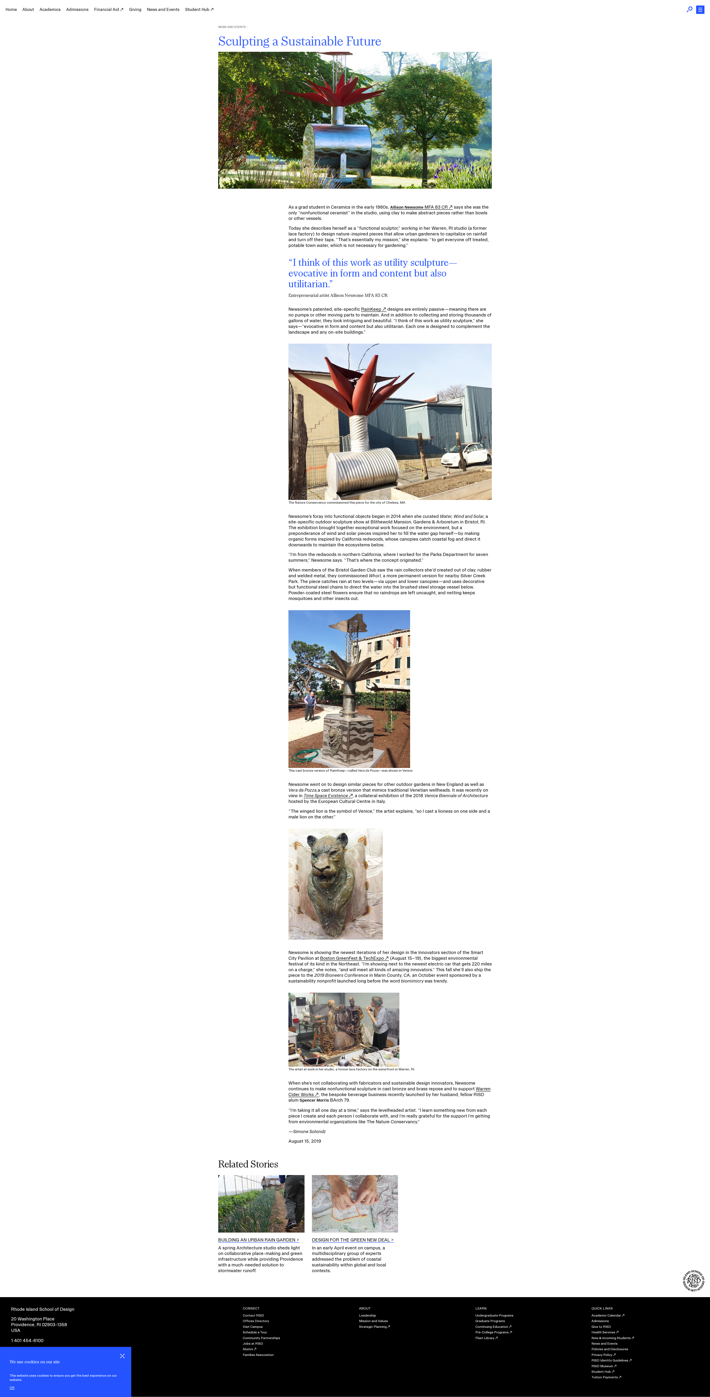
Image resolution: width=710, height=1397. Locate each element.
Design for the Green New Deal (351, 1239)
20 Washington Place (33, 1318)
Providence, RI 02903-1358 (39, 1324)
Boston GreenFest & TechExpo (352, 958)
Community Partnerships (261, 1338)
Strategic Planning (373, 1326)
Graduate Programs (490, 1321)
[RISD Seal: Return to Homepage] (693, 1290)
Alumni (248, 1349)
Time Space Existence (326, 795)
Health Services (603, 1332)
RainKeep (371, 309)
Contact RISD (253, 1315)
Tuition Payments (604, 1377)
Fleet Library (484, 1338)
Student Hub (197, 9)
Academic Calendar (606, 1315)
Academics (50, 9)
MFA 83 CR (419, 207)
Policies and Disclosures (609, 1349)
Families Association (258, 1354)
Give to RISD (601, 1326)
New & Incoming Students (611, 1338)
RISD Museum (602, 1366)
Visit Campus (253, 1326)
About (28, 9)
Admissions (77, 9)
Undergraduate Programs (494, 1315)
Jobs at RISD (253, 1343)
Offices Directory (256, 1321)
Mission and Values (373, 1321)
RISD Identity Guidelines (609, 1360)
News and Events (163, 9)
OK (12, 1387)
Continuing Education (491, 1326)
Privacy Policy (601, 1354)
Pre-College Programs (492, 1332)
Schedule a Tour (255, 1332)
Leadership (367, 1315)
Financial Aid (107, 9)
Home (11, 9)
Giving (135, 9)
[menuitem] (11, 9)
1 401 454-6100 (27, 1340)
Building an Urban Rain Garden (256, 1239)
